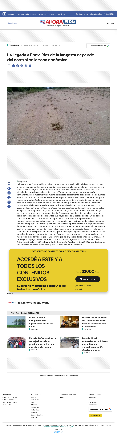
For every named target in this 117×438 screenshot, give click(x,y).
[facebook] (17, 65)
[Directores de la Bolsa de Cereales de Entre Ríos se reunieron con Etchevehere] (69, 322)
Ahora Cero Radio (97, 14)
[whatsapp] (13, 65)
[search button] (4, 14)
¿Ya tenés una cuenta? (84, 287)
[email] (26, 65)
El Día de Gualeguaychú (34, 302)
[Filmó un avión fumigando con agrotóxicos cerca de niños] (16, 322)
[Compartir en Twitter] (21, 65)
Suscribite (87, 279)
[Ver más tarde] (9, 66)
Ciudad (11, 14)
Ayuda (71, 427)
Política (61, 14)
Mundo (33, 14)
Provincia (20, 14)
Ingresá (110, 23)
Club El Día (110, 14)
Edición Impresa (82, 14)
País (27, 14)
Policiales (52, 14)
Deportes (42, 14)
